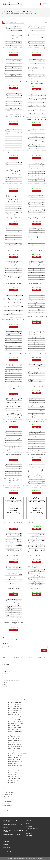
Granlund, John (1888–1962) (14, 718)
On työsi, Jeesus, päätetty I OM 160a (36, 454)
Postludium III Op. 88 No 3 (13, 588)
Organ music (7, 694)
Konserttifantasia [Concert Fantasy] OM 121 (36, 316)
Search (44, 650)
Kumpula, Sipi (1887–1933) (14, 735)
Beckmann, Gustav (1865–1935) (15, 704)
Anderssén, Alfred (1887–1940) (15, 701)
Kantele (5, 686)
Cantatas (6, 669)
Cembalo (6, 691)
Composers (6, 675)
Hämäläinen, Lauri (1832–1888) (15, 723)
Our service (28, 824)
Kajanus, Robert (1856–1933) (14, 729)
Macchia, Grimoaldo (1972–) (14, 742)
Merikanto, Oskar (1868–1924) (30, 13)
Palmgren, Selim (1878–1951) (15, 761)
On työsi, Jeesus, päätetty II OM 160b (13, 487)
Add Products (15, 639)
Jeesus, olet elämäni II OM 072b (36, 283)
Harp (5, 684)
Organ (7, 697)
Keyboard (6, 689)
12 (43, 22)
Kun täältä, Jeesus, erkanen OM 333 (13, 354)
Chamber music (7, 671)
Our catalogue (29, 826)
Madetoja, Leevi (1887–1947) (14, 744)
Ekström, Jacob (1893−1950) (14, 712)
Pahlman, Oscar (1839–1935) (14, 759)
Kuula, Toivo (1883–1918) (14, 736)
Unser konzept (29, 835)
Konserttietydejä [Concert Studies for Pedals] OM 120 (13, 320)
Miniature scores (7, 666)
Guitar (5, 682)
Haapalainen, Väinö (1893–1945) (15, 721)
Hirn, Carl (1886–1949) (13, 725)
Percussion (6, 790)
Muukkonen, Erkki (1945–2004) (15, 755)
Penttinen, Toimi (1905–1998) (15, 765)
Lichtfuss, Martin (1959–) (13, 738)
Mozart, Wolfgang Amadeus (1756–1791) (17, 753)
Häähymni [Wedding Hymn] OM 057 (36, 218)
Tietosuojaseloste (29, 858)
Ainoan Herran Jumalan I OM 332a (13, 49)
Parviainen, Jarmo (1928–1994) (15, 763)
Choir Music (6, 673)
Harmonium (7, 693)
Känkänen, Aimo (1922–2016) (15, 731)
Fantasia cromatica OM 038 (36, 185)
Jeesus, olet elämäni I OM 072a (13, 283)
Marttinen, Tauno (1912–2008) (15, 746)
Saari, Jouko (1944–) (12, 774)
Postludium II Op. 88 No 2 (36, 555)
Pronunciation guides (8, 792)
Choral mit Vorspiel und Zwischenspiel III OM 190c (13, 117)
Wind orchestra (7, 807)
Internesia (40, 858)
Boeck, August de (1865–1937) (15, 708)
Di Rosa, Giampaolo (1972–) (14, 710)
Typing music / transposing (32, 828)
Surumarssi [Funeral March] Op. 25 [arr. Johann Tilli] (13, 623)
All (47, 22)
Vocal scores (6, 803)
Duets (5, 678)
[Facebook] (8, 851)
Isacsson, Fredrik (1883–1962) (15, 727)
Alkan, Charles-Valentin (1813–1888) (16, 699)
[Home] (2, 13)
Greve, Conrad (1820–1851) (14, 719)
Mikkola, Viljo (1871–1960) (14, 752)
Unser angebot (29, 833)
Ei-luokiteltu (6, 664)
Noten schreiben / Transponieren (33, 836)
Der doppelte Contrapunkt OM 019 (13, 152)
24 (45, 22)
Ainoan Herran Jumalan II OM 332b (36, 49)
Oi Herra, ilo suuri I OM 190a (36, 387)
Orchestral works (8, 796)
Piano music (7, 787)
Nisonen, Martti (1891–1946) (14, 757)
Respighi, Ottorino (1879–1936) (15, 770)
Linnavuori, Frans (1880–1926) (15, 740)
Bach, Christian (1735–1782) (14, 702)
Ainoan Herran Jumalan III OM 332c (13, 82)
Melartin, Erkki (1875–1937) (14, 748)
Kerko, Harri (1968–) (12, 733)
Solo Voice (6, 799)
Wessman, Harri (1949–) (13, 780)
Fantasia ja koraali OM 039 (13, 218)
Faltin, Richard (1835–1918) (14, 716)
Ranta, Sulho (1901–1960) (14, 769)
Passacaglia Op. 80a (36, 487)
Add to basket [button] (13, 54)
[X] (5, 851)
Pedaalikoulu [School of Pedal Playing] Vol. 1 (13, 523)
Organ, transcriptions (11, 786)
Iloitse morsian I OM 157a (13, 251)
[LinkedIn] (11, 851)
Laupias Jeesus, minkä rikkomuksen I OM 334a (36, 354)
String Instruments (8, 801)
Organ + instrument (10, 782)
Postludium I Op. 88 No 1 (13, 555)
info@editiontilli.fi (42, 657)
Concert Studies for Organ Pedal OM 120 (36, 119)
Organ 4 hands (9, 784)
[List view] (6, 22)
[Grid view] (3, 22)
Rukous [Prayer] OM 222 (36, 588)
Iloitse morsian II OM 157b (36, 251)
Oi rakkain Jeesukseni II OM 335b (13, 454)
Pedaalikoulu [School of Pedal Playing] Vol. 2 (36, 523)
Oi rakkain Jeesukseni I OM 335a (36, 421)
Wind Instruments (8, 805)
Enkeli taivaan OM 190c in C (13, 185)
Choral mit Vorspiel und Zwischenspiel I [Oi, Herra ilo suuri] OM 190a (36, 82)
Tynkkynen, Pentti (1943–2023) (15, 778)
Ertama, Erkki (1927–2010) (14, 714)
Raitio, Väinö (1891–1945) (14, 767)
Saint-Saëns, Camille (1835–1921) (15, 776)
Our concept (28, 823)
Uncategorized (7, 810)
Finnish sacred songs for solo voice (12, 680)
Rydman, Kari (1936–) (13, 772)
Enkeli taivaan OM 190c (36, 152)
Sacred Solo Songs (8, 794)
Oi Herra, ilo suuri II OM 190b (13, 421)
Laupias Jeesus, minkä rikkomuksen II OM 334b (13, 387)
